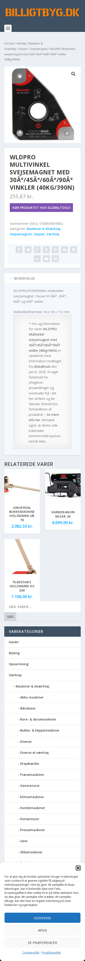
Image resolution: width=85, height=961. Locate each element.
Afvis (42, 930)
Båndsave (27, 708)
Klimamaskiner (32, 797)
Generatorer (30, 785)
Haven (14, 642)
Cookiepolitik (30, 952)
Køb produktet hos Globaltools (41, 207)
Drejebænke (29, 763)
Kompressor (29, 819)
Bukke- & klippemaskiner (39, 730)
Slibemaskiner (31, 852)
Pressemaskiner (32, 830)
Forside (9, 43)
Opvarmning (19, 664)
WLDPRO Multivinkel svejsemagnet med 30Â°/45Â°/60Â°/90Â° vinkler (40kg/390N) (44, 339)
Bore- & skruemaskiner (38, 719)
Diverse (26, 741)
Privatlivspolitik (51, 952)
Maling (14, 653)
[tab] (42, 278)
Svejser (23, 49)
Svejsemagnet (39, 49)
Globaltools (42, 366)
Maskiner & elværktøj (43, 229)
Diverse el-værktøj (34, 752)
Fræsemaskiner (32, 774)
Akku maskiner (32, 697)
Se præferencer (42, 942)
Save (23, 841)
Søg (10, 616)
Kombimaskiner (32, 808)
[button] (78, 868)
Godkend (42, 918)
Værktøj (21, 43)
